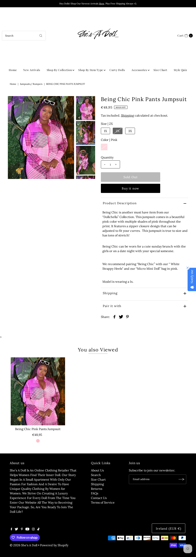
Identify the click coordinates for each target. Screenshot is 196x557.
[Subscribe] (181, 479)
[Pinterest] (22, 529)
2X (117, 131)
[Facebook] (11, 529)
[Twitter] (16, 529)
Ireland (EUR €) (168, 528)
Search (96, 475)
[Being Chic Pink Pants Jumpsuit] (38, 391)
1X (105, 131)
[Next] (23, 102)
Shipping (127, 115)
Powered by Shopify (54, 545)
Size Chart (160, 70)
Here (101, 3)
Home (13, 70)
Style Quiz (180, 70)
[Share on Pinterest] (127, 316)
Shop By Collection (59, 70)
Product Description (120, 203)
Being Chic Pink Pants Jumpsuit (37, 429)
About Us (97, 470)
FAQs (94, 493)
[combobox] (24, 35)
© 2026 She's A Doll (23, 545)
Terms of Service (103, 502)
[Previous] (14, 102)
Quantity (107, 157)
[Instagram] (33, 529)
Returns (96, 489)
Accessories (139, 70)
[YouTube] (27, 529)
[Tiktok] (38, 529)
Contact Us (99, 498)
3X (130, 131)
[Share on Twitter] (121, 316)
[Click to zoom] (68, 102)
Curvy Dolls (117, 70)
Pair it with (112, 306)
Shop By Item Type (90, 70)
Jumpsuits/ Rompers (31, 83)
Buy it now (130, 188)
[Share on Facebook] (114, 316)
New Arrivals (31, 70)
